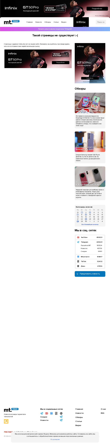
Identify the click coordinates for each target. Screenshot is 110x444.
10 (90, 215)
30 (86, 221)
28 (78, 221)
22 (82, 219)
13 (102, 215)
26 (98, 219)
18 (94, 217)
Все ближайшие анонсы (90, 224)
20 (102, 217)
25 (94, 219)
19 (98, 217)
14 (77, 217)
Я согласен (55, 439)
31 (77, 212)
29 (82, 221)
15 (81, 217)
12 (98, 215)
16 (86, 217)
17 (90, 217)
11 (94, 215)
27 (102, 219)
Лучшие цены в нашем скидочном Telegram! (55, 29)
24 (90, 219)
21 (77, 219)
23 (86, 219)
